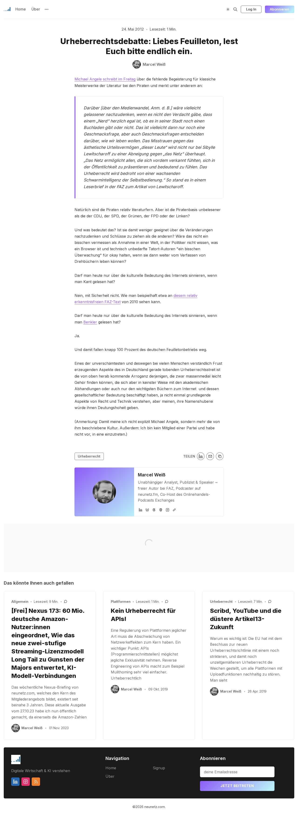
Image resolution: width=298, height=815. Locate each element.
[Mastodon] (160, 510)
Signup (159, 768)
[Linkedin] (15, 781)
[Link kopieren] (220, 456)
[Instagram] (167, 510)
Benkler (90, 322)
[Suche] (235, 9)
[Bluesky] (147, 510)
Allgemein (19, 601)
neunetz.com (154, 807)
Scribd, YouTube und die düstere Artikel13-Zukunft (245, 619)
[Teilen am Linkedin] (201, 456)
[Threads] (154, 510)
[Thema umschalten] (228, 9)
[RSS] (36, 781)
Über (35, 9)
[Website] (174, 510)
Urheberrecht (89, 456)
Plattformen (121, 601)
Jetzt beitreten (237, 786)
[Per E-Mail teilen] (210, 456)
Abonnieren (279, 9)
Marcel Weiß (152, 475)
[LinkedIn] (140, 510)
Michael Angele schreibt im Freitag (104, 79)
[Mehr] (46, 9)
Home (20, 9)
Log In (251, 9)
